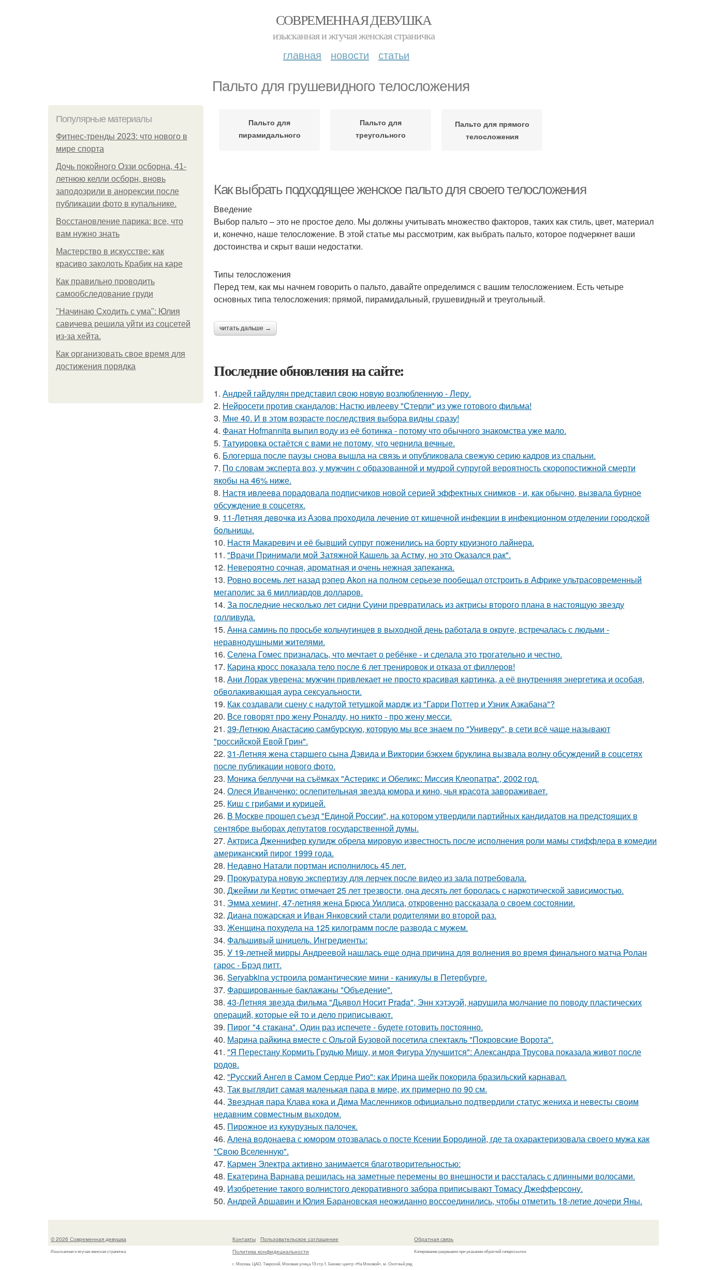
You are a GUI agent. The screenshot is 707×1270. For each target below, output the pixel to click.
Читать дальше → (245, 328)
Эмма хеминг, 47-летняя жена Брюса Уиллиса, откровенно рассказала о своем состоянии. (401, 903)
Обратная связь (433, 1239)
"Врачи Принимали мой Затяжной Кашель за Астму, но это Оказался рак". (369, 555)
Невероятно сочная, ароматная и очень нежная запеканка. (340, 567)
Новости (350, 54)
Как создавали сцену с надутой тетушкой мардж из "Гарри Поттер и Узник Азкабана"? (391, 704)
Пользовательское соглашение (299, 1239)
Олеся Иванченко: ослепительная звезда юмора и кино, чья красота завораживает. (387, 791)
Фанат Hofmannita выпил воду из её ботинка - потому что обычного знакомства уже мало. (394, 430)
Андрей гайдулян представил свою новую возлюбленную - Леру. (347, 393)
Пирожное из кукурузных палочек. (292, 1126)
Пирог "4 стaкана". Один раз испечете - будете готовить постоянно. (355, 1027)
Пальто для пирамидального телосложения (270, 130)
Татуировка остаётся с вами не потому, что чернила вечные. (339, 443)
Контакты (244, 1239)
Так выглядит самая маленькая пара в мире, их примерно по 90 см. (357, 1089)
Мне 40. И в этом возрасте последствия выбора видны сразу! (341, 418)
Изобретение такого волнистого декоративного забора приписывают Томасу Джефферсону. (405, 1188)
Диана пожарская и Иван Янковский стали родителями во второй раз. (361, 915)
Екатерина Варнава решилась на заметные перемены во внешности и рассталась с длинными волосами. (431, 1176)
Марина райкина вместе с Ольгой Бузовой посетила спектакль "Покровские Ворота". (390, 1039)
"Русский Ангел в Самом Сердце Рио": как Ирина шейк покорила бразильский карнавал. (397, 1077)
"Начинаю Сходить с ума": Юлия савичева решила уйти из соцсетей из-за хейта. (123, 324)
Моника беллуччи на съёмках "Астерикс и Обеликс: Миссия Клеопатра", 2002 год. (383, 778)
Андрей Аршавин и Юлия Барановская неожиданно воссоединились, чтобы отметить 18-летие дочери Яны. (434, 1201)
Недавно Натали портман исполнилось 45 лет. (316, 865)
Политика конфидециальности (270, 1251)
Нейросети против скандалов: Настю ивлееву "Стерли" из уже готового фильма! (377, 406)
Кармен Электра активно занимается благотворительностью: (344, 1164)
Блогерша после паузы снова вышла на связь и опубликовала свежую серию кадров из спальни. (409, 455)
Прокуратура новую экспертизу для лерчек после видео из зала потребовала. (376, 878)
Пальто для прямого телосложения (492, 130)
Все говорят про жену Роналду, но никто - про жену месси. (339, 716)
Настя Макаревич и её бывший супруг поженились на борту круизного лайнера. (380, 542)
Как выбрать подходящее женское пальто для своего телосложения (400, 189)
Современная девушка (354, 19)
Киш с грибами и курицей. (276, 803)
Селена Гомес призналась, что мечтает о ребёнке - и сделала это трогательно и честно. (394, 654)
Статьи (393, 54)
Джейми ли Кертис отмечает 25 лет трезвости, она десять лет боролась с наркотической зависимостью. (425, 890)
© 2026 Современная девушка (88, 1239)
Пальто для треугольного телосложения (381, 130)
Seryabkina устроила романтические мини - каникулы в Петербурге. (357, 977)
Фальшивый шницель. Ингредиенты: (297, 940)
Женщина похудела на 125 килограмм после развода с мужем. (347, 927)
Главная (302, 54)
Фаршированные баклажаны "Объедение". (309, 990)
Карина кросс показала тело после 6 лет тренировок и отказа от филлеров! (371, 667)
